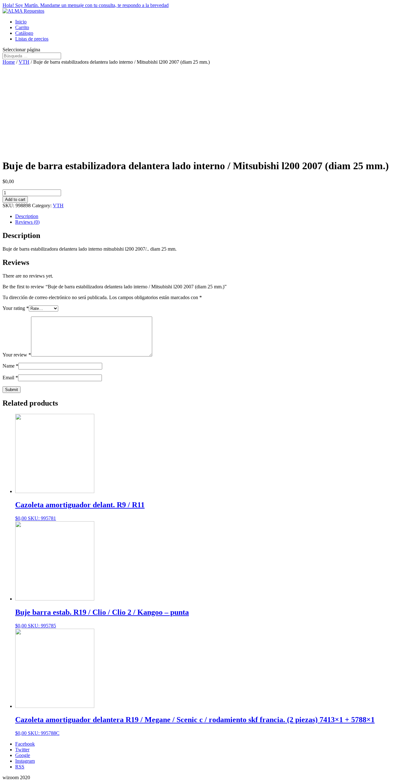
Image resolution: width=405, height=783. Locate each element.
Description (26, 216)
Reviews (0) (27, 222)
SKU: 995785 (102, 618)
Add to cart (15, 199)
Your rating (16, 308)
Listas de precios (31, 39)
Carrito (22, 27)
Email (10, 377)
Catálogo (24, 33)
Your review (17, 354)
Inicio (21, 21)
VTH (24, 62)
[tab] (208, 216)
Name (10, 366)
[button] (202, 5)
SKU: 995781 (80, 511)
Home (9, 62)
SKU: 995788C (195, 726)
